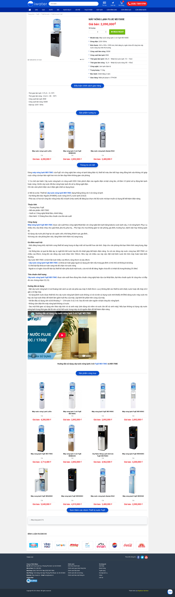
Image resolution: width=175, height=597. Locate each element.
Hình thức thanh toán (74, 566)
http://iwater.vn (36, 575)
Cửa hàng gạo (126, 10)
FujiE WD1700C (101, 364)
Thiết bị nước (45, 14)
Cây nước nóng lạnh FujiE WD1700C (43, 263)
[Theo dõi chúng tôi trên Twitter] (142, 557)
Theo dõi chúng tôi (130, 557)
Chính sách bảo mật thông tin (76, 575)
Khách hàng (102, 568)
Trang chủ (31, 14)
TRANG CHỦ (30, 557)
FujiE (37, 14)
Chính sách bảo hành (74, 570)
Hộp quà (100, 10)
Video (100, 575)
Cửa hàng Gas (112, 10)
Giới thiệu (101, 566)
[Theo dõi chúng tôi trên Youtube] (146, 557)
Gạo (43, 10)
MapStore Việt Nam (143, 590)
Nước (51, 10)
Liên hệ (101, 577)
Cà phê (77, 10)
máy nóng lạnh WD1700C (42, 172)
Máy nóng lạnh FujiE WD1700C (40, 225)
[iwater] (37, 4)
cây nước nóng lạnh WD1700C (59, 193)
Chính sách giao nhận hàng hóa (77, 568)
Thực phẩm (88, 10)
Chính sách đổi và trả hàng (75, 573)
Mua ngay (118, 32)
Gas (36, 10)
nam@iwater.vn (49, 575)
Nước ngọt (67, 10)
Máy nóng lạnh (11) (37, 520)
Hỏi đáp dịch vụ (103, 573)
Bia (58, 10)
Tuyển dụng (102, 570)
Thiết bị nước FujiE (57, 14)
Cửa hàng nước (140, 10)
